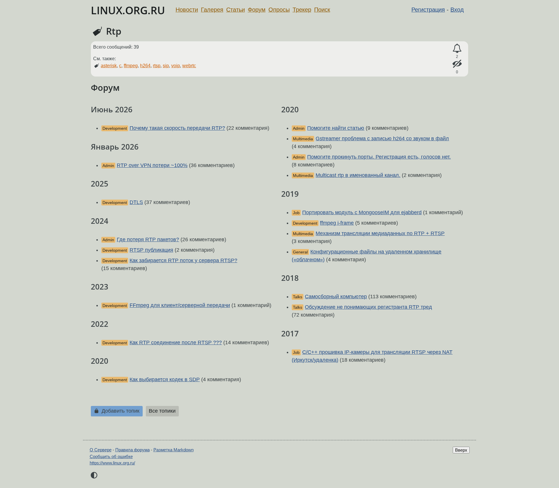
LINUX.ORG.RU (128, 10)
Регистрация (428, 9)
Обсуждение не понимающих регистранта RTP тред (368, 307)
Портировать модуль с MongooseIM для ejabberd (362, 212)
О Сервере (101, 449)
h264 (145, 65)
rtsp (156, 65)
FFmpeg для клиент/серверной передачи (180, 305)
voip (175, 65)
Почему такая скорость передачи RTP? (177, 128)
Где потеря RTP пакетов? (148, 239)
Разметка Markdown (173, 449)
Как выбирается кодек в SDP (165, 379)
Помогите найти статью (335, 128)
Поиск (322, 9)
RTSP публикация (151, 250)
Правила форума (132, 449)
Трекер (302, 9)
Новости (187, 9)
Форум (257, 9)
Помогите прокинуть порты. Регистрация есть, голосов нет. (379, 157)
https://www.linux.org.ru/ (112, 462)
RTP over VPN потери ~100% (152, 165)
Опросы (279, 9)
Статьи (235, 9)
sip (166, 65)
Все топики (162, 411)
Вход (457, 9)
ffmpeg (131, 65)
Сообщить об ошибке (111, 456)
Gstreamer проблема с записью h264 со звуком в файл (382, 138)
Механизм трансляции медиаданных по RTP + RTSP (380, 233)
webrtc (189, 65)
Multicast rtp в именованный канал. (358, 175)
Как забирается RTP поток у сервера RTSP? (183, 260)
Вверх (461, 450)
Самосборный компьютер (336, 296)
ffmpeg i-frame (337, 223)
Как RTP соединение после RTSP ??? (176, 342)
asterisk (109, 65)
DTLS (136, 202)
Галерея (212, 9)
